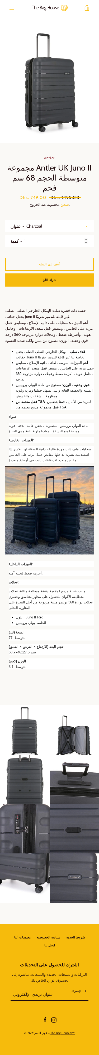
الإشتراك (76, 991)
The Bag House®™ (62, 1033)
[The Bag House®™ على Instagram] (53, 1019)
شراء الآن (49, 280)
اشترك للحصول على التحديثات (49, 965)
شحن (64, 204)
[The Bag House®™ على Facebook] (45, 1019)
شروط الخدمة (75, 937)
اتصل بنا (49, 945)
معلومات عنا (22, 937)
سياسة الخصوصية (48, 937)
